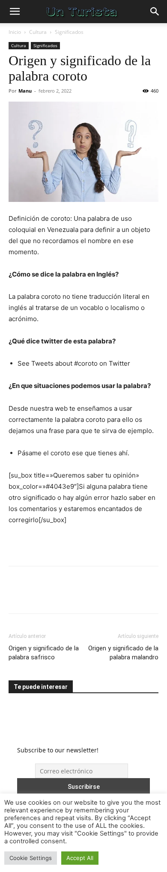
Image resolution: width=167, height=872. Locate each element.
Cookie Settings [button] (30, 857)
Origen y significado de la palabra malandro (123, 652)
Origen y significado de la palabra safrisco (44, 652)
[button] (14, 11)
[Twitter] (36, 595)
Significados (69, 32)
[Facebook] (17, 595)
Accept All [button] (79, 857)
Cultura (38, 32)
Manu (25, 90)
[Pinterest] (56, 595)
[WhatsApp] (76, 595)
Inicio (15, 32)
